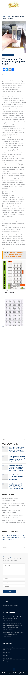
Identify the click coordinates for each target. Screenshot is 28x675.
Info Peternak (6, 652)
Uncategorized (7, 661)
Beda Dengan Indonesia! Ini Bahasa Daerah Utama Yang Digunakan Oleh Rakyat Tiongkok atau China (14, 505)
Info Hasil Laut (7, 650)
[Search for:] (8, 439)
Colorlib (22, 673)
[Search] (24, 439)
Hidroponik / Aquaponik (8, 55)
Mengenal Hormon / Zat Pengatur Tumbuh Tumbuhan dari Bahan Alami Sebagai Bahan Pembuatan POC (13, 537)
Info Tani (5, 655)
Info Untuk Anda (7, 658)
